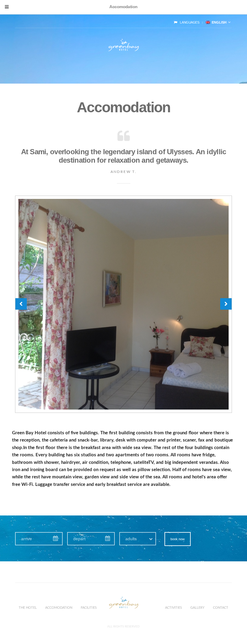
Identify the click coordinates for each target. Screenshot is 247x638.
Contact (220, 607)
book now (177, 539)
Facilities (89, 607)
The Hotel (28, 607)
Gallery (197, 607)
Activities (173, 607)
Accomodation (58, 607)
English (218, 22)
